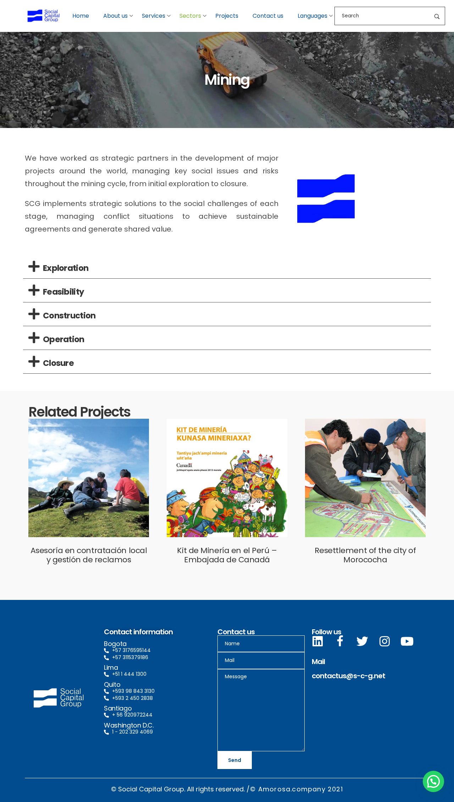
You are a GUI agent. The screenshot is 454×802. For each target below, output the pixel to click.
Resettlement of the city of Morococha (365, 555)
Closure (58, 363)
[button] (227, 267)
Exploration (65, 268)
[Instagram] (385, 641)
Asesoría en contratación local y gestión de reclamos (89, 555)
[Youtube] (407, 641)
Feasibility (63, 291)
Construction (69, 315)
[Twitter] (362, 641)
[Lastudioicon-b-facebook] (340, 641)
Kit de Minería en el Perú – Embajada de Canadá (227, 555)
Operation (63, 339)
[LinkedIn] (317, 641)
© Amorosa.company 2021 (296, 789)
